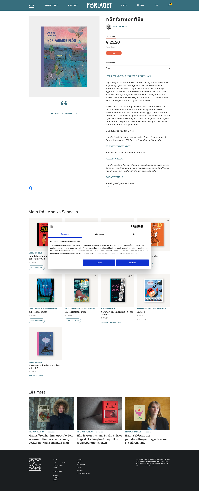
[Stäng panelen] (148, 226)
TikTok (55, 480)
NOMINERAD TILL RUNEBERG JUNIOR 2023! (128, 76)
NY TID (109, 186)
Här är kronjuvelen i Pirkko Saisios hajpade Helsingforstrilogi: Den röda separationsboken (99, 438)
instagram (56, 477)
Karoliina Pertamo (87, 309)
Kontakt (73, 5)
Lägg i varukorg (37, 267)
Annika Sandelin (119, 27)
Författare (51, 5)
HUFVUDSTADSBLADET (118, 146)
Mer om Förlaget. (57, 471)
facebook (55, 475)
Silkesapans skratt (38, 311)
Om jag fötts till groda (75, 311)
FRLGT (79, 462)
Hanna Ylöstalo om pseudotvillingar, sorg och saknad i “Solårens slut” (147, 438)
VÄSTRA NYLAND (115, 158)
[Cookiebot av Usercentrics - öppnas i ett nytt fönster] (133, 226)
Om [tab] (134, 234)
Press (124, 5)
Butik (31, 5)
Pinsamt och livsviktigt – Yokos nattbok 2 (44, 367)
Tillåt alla (132, 263)
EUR (156, 5)
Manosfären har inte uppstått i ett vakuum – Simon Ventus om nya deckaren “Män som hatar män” (51, 438)
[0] (169, 5)
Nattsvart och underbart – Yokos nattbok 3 (117, 313)
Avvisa (99, 263)
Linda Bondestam (50, 309)
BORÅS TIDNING (114, 176)
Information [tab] (99, 234)
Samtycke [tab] (65, 234)
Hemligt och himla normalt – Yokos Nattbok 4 (43, 257)
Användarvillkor (83, 473)
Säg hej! (141, 311)
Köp (114, 53)
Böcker (79, 459)
